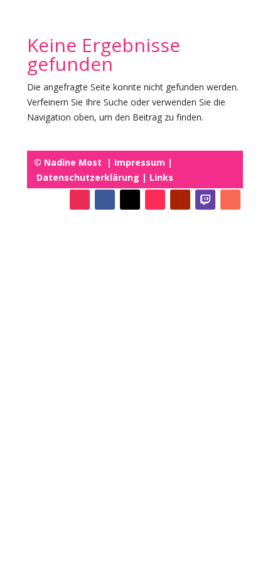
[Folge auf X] (130, 200)
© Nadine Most (69, 162)
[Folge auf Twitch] (205, 200)
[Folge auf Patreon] (230, 200)
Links (160, 177)
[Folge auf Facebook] (105, 200)
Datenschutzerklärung (87, 177)
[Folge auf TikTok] (155, 200)
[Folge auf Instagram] (80, 200)
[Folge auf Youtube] (180, 200)
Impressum (138, 162)
